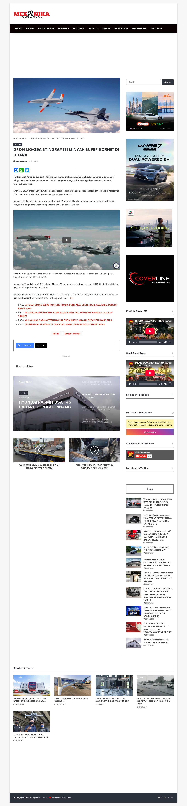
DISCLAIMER (156, 28)
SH (71, 298)
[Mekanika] (31, 14)
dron (56, 333)
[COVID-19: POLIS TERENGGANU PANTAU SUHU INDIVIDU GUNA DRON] (31, 721)
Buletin (25, 138)
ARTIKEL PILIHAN (46, 28)
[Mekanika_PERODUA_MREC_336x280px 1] (149, 246)
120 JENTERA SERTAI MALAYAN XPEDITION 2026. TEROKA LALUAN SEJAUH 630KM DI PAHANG (157, 503)
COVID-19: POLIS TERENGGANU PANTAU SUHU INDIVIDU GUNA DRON (31, 736)
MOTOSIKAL (79, 28)
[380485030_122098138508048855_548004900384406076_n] (150, 301)
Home (18, 138)
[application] (150, 331)
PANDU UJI (94, 28)
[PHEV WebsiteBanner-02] (150, 200)
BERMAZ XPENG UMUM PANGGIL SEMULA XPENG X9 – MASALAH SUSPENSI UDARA (157, 562)
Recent (150, 489)
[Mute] (165, 342)
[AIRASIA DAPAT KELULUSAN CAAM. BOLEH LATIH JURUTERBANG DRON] (31, 685)
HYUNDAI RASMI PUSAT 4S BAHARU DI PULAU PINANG (156, 641)
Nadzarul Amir (21, 161)
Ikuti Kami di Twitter (137, 468)
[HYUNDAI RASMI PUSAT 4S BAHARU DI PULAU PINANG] (133, 643)
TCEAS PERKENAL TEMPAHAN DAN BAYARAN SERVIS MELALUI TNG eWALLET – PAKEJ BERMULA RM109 (157, 612)
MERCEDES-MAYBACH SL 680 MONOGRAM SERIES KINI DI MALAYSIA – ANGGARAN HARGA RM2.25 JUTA (157, 535)
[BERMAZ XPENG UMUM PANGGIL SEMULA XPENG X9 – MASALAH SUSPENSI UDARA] (133, 563)
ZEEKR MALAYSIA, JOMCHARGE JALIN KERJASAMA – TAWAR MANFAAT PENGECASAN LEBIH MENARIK (158, 577)
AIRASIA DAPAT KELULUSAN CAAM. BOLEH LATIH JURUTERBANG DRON (29, 700)
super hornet (73, 333)
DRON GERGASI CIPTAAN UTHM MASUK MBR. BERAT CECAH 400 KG (112, 700)
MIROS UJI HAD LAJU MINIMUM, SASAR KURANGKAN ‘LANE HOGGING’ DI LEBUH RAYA (44, 405)
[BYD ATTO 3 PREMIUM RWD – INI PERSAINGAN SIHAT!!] (133, 551)
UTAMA (18, 28)
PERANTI (106, 28)
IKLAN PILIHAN (121, 28)
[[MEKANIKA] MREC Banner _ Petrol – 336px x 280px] (150, 130)
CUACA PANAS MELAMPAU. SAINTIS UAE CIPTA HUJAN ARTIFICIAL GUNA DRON (154, 701)
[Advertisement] (93, 54)
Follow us (151, 432)
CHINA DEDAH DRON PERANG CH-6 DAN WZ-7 (71, 700)
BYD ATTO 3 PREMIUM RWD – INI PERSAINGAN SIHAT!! (157, 549)
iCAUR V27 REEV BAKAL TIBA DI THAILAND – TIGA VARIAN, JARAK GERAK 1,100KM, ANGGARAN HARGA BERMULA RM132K (157, 594)
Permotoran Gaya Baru (61, 798)
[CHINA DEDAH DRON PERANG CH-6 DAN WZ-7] (72, 685)
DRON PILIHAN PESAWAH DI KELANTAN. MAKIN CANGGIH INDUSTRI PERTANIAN (65, 324)
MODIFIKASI (63, 28)
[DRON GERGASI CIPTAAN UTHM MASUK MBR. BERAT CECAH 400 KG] (114, 685)
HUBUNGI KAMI (139, 28)
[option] (66, 403)
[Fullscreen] (170, 342)
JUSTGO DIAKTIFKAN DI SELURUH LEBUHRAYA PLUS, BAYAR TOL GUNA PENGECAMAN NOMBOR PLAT (157, 628)
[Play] (130, 342)
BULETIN (30, 28)
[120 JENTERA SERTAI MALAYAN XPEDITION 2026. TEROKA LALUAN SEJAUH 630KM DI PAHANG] (133, 503)
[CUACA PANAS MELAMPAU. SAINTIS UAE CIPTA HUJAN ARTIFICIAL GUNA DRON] (155, 685)
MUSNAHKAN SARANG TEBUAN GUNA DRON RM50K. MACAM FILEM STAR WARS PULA (68, 320)
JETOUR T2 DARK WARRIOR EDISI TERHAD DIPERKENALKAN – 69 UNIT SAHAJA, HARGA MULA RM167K (157, 519)
